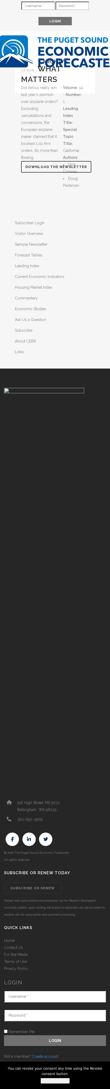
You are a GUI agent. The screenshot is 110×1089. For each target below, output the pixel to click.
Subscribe (23, 330)
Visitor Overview (29, 233)
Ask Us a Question (30, 319)
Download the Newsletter (56, 167)
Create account (45, 1056)
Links (19, 352)
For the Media (16, 954)
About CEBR (25, 341)
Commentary (26, 298)
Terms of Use (15, 961)
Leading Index (27, 266)
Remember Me (20, 1032)
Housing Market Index (33, 287)
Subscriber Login (30, 223)
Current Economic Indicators (39, 276)
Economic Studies (30, 309)
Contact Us (13, 947)
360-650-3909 (30, 819)
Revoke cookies (55, 1081)
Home (9, 940)
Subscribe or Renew (32, 888)
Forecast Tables (28, 255)
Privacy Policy (16, 968)
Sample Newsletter (31, 244)
